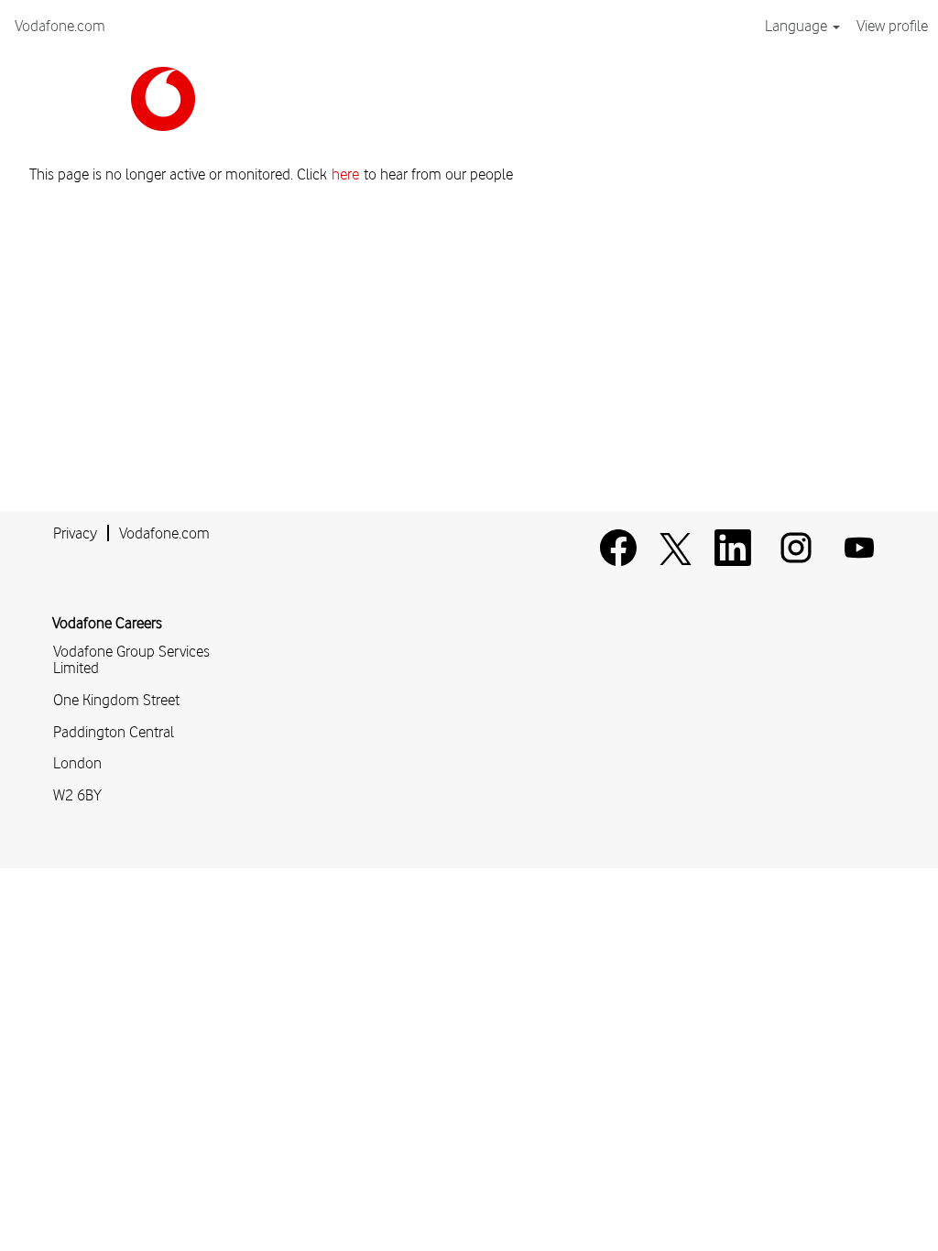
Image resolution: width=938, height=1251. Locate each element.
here (345, 174)
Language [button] (798, 25)
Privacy (75, 533)
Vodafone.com (60, 25)
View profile (892, 25)
